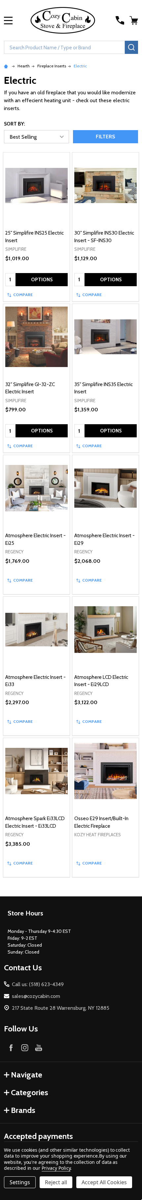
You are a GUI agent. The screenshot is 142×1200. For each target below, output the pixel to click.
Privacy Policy (56, 1168)
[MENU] (8, 20)
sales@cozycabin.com (36, 996)
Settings (20, 1182)
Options (42, 280)
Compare (23, 294)
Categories (29, 1092)
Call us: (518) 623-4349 (38, 984)
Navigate (26, 1074)
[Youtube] (39, 1047)
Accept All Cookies (104, 1182)
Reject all (56, 1182)
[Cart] (134, 20)
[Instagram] (25, 1047)
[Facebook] (11, 1047)
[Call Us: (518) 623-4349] (120, 20)
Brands (23, 1110)
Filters (105, 136)
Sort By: (14, 124)
